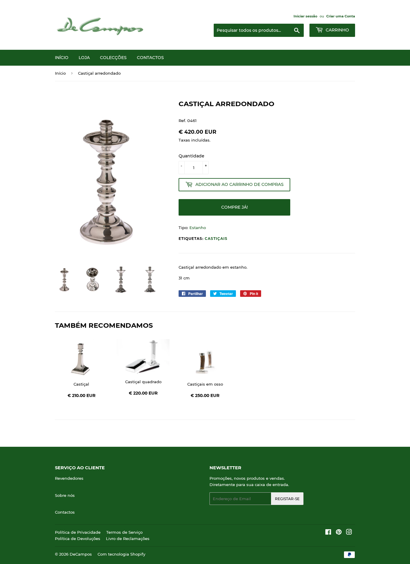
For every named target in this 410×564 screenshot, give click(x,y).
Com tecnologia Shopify (121, 554)
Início (61, 57)
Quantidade (191, 156)
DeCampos (81, 554)
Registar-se (287, 499)
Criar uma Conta (340, 16)
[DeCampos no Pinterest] (339, 532)
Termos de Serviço (124, 532)
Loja (84, 57)
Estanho (197, 227)
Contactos (150, 57)
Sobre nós (65, 495)
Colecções (113, 57)
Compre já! (234, 207)
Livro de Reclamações (127, 538)
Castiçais (216, 238)
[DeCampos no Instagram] (349, 532)
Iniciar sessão (305, 16)
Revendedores (69, 478)
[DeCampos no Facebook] (328, 532)
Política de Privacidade (78, 532)
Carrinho (336, 30)
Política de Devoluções (77, 538)
